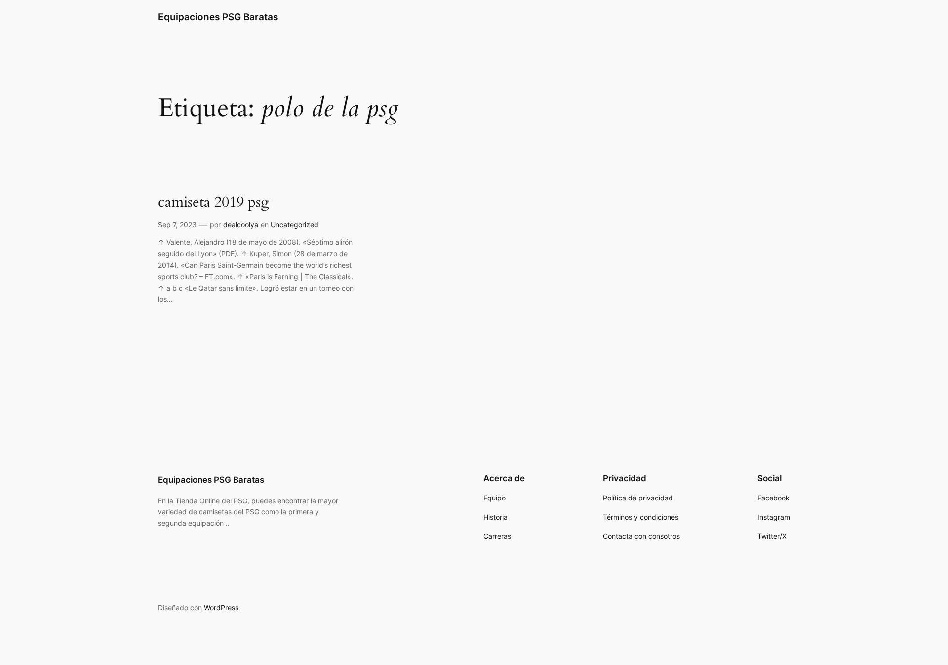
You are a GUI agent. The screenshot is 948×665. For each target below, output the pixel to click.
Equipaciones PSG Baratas (218, 17)
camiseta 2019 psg (213, 202)
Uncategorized (294, 224)
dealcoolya (240, 224)
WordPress (221, 607)
